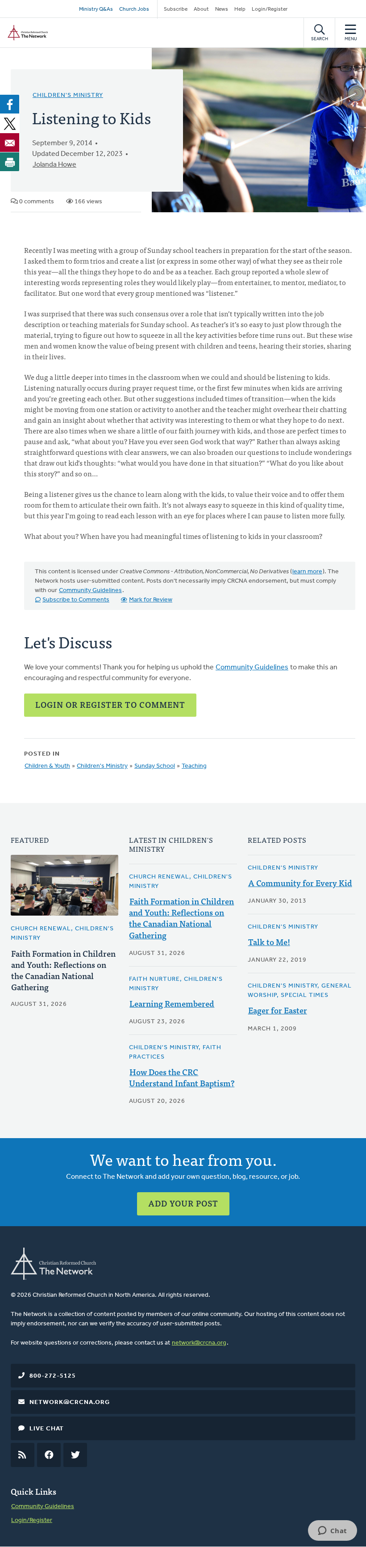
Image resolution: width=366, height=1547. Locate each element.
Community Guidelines (90, 590)
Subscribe (175, 9)
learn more (307, 571)
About (201, 9)
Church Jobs (134, 9)
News (221, 9)
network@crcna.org (199, 1343)
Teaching (194, 766)
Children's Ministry (68, 95)
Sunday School (154, 766)
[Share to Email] (10, 142)
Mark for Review (150, 600)
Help (239, 9)
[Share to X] (10, 123)
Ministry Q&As (96, 9)
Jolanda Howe (54, 164)
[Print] (10, 162)
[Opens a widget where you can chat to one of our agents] (332, 1531)
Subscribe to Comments (75, 600)
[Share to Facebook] (10, 104)
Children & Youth (47, 766)
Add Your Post (183, 1203)
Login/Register (269, 9)
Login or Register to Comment (110, 704)
